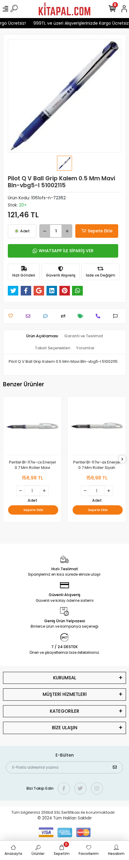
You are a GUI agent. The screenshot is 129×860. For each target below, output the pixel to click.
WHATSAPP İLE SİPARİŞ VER (66, 251)
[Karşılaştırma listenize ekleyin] (64, 316)
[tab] (42, 336)
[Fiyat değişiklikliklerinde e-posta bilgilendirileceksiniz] (82, 316)
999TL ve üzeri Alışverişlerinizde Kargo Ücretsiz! (79, 23)
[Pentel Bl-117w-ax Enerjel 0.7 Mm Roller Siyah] (97, 427)
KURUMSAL (64, 678)
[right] (122, 459)
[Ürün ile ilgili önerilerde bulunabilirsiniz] (117, 316)
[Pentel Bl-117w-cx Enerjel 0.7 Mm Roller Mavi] (32, 427)
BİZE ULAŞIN (64, 727)
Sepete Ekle (100, 231)
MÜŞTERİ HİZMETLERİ (65, 694)
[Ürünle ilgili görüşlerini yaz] (47, 316)
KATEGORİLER (64, 711)
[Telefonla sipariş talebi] (99, 316)
